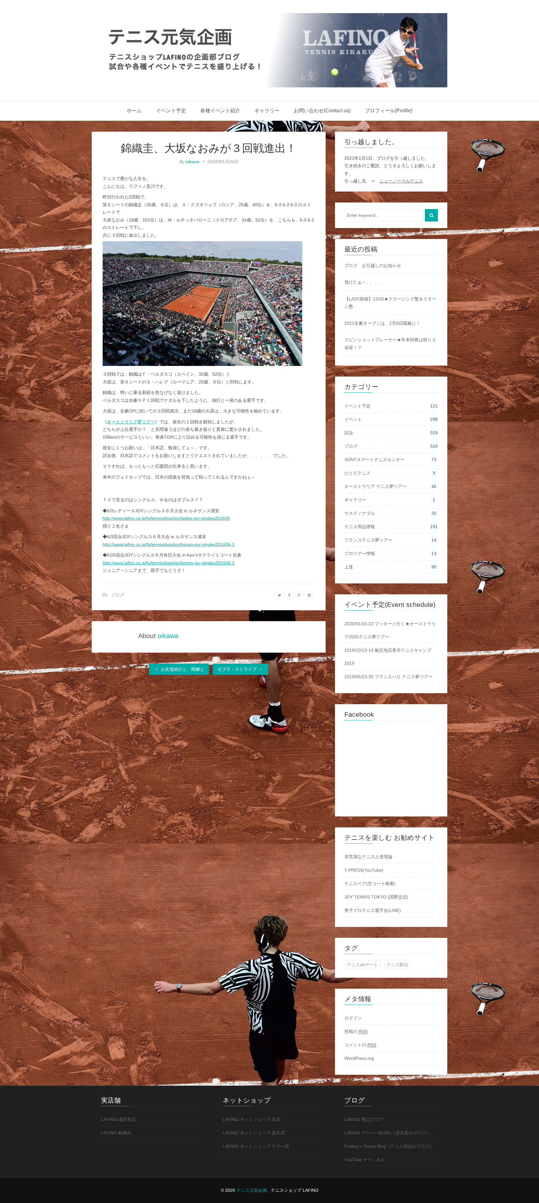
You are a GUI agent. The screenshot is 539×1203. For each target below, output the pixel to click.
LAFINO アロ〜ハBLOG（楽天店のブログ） (387, 1132)
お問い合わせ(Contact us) (322, 110)
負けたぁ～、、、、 (364, 282)
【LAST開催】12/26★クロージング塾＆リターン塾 (390, 302)
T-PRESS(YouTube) (363, 870)
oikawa (192, 161)
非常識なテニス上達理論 (368, 856)
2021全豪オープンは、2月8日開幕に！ (382, 323)
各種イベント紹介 (220, 110)
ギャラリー (267, 110)
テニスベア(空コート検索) (370, 883)
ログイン (353, 1017)
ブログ (117, 594)
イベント (353, 419)
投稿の (355, 1031)
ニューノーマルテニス (401, 180)
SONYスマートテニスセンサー (374, 459)
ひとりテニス (357, 472)
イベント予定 (171, 110)
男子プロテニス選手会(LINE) (372, 910)
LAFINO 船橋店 (116, 1132)
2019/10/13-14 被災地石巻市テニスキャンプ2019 (387, 657)
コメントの (360, 1044)
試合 (348, 432)
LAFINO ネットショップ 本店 (251, 1119)
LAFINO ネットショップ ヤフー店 (256, 1146)
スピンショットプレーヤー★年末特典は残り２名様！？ (390, 343)
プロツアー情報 (359, 553)
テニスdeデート (362, 964)
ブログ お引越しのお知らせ (372, 265)
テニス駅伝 (397, 964)
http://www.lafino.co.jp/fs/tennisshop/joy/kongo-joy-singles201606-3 (169, 562)
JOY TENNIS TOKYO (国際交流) (376, 896)
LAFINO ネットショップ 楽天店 (254, 1132)
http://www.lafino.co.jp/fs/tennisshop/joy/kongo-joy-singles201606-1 (169, 544)
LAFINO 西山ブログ (363, 1119)
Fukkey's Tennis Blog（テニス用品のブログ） (389, 1146)
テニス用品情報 (359, 526)
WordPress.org (359, 1058)
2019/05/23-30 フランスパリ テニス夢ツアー (388, 676)
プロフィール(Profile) (388, 110)
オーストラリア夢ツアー (131, 421)
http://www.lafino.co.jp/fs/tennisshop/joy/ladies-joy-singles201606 (166, 518)
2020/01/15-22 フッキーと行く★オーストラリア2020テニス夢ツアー (390, 630)
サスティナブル (359, 513)
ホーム (134, 110)
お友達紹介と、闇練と (181, 669)
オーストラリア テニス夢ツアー (375, 486)
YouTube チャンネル (364, 1159)
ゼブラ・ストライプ (237, 669)
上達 (348, 566)
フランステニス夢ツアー (368, 540)
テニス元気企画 (251, 1190)
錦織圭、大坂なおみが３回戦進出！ (209, 148)
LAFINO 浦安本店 (118, 1119)
